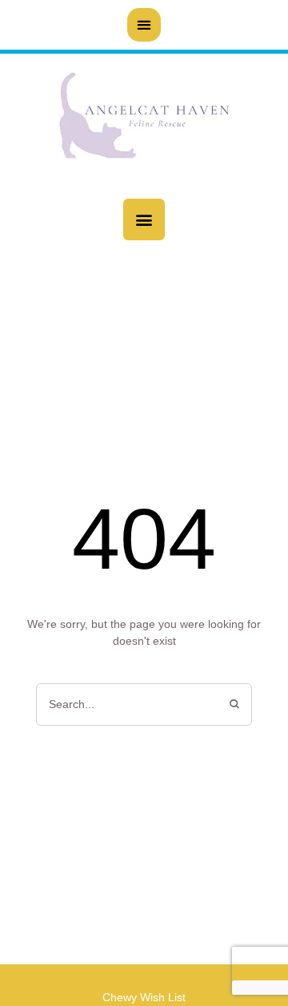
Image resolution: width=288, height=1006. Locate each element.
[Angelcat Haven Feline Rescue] (144, 118)
